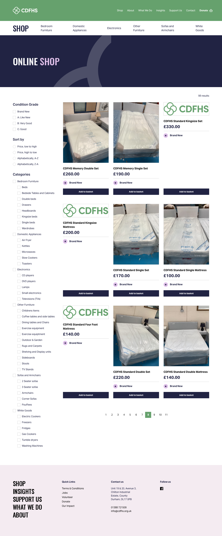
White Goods (24, 410)
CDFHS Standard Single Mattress (185, 270)
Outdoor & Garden (32, 340)
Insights (160, 10)
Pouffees (27, 404)
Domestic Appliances (29, 234)
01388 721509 (119, 507)
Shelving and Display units (36, 351)
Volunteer (67, 497)
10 (160, 414)
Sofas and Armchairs (29, 375)
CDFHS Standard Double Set (131, 372)
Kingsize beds (29, 216)
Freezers (26, 422)
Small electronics (31, 293)
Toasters (27, 263)
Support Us (175, 10)
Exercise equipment (33, 328)
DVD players (28, 281)
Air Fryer (26, 240)
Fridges (26, 428)
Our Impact (68, 506)
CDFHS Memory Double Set (81, 168)
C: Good (21, 129)
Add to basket (86, 191)
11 (166, 414)
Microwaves (28, 251)
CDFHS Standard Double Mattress (186, 372)
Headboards (29, 210)
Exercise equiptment (33, 334)
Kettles (26, 246)
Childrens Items (30, 310)
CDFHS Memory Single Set (130, 168)
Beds (24, 187)
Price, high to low (27, 152)
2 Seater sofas (30, 381)
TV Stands (28, 369)
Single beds (28, 222)
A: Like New (23, 117)
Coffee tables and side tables (38, 316)
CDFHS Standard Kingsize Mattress (80, 225)
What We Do (145, 10)
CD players (28, 275)
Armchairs (27, 393)
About (130, 10)
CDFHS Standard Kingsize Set (183, 121)
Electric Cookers (31, 416)
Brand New (23, 111)
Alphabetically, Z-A (27, 164)
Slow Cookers (29, 257)
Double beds (29, 199)
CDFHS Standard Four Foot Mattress (80, 326)
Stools (25, 363)
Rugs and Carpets (32, 345)
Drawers (26, 204)
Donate (66, 501)
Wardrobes (28, 228)
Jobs (65, 492)
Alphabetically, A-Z (27, 158)
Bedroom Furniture (28, 181)
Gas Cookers (29, 434)
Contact (190, 10)
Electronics (114, 28)
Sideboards (28, 357)
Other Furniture (25, 304)
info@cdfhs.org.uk (121, 511)
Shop (120, 10)
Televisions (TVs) (31, 298)
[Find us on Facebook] (161, 488)
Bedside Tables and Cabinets (38, 193)
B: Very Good (24, 123)
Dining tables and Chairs (35, 322)
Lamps (25, 287)
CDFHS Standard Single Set (131, 270)
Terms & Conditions (73, 488)
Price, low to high (27, 146)
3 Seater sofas (30, 387)
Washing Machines (32, 445)
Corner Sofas (29, 398)
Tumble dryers (30, 440)
